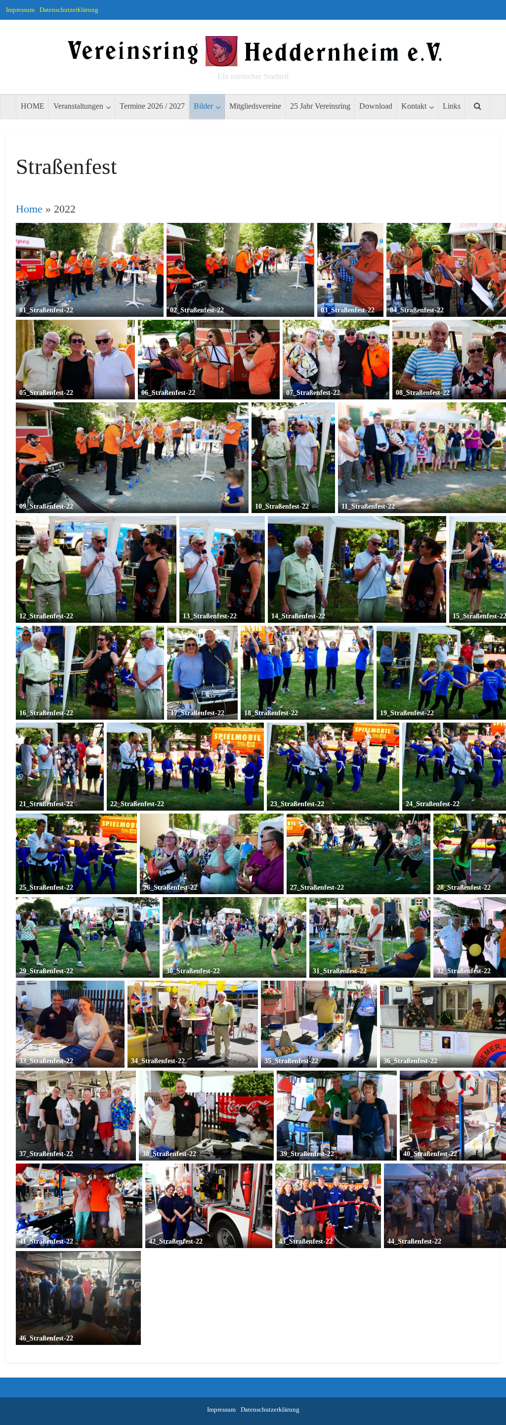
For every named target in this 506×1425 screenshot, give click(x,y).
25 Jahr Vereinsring (320, 106)
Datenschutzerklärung (69, 9)
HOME (32, 106)
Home (29, 209)
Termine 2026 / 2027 (152, 106)
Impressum (20, 9)
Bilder (203, 106)
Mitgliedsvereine (255, 106)
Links (452, 106)
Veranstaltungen (78, 106)
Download (375, 106)
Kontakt (413, 106)
